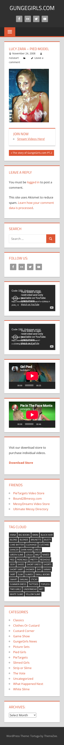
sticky (34, 579)
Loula (29, 554)
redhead (45, 559)
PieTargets (20, 657)
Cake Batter (17, 544)
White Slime (16, 594)
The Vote (19, 673)
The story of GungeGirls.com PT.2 (32, 153)
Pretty (34, 559)
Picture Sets (21, 647)
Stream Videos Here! (31, 139)
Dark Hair (26, 549)
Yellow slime (33, 594)
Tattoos (33, 584)
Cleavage (31, 544)
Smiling (24, 579)
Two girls (15, 589)
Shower (29, 569)
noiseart (14, 58)
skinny (47, 569)
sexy (12, 564)
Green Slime (16, 554)
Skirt (12, 574)
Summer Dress (18, 584)
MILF (37, 554)
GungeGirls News (25, 641)
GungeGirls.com (32, 8)
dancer (14, 549)
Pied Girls (19, 652)
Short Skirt (16, 569)
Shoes (20, 564)
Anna (13, 534)
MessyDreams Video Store (31, 504)
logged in (33, 182)
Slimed (29, 574)
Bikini (35, 534)
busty (47, 539)
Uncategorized (23, 679)
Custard (44, 544)
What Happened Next (28, 684)
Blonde (24, 539)
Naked (45, 554)
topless (45, 584)
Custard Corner (23, 631)
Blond (13, 539)
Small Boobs (42, 574)
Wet (41, 589)
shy (39, 569)
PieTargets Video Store (28, 493)
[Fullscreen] (50, 385)
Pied (12, 559)
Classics (18, 620)
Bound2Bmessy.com (27, 498)
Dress (37, 549)
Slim (20, 574)
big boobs (24, 534)
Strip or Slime (22, 668)
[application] (32, 298)
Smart (13, 579)
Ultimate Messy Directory (30, 509)
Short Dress (34, 564)
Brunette (36, 539)
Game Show (21, 636)
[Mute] (45, 385)
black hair (47, 534)
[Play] (13, 385)
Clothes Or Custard (26, 625)
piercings (22, 559)
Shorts (47, 564)
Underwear (30, 589)
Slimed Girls (21, 662)
